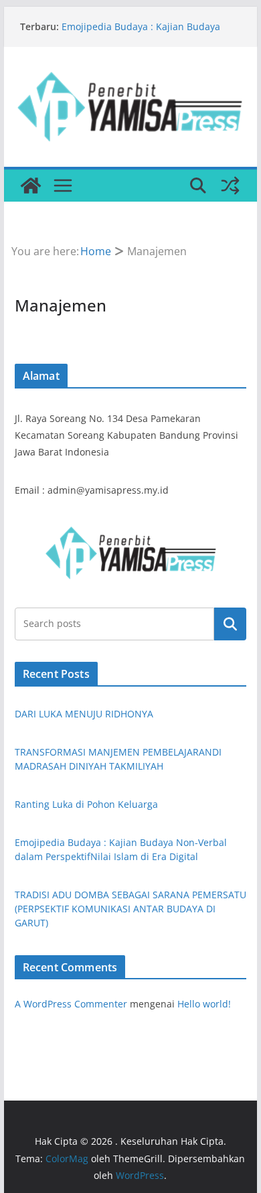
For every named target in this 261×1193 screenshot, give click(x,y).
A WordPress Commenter (71, 1003)
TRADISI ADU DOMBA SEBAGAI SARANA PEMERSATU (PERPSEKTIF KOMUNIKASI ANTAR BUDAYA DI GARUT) (130, 908)
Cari (230, 623)
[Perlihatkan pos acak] (230, 185)
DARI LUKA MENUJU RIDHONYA (84, 713)
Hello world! (204, 1003)
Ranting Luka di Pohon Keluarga (86, 804)
